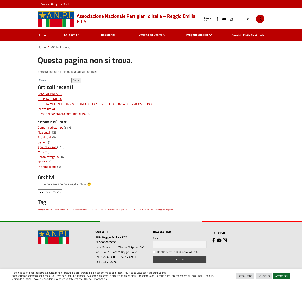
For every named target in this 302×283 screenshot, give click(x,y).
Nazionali (44, 132)
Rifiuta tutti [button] (264, 276)
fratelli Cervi (106, 209)
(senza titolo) (46, 108)
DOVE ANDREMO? (50, 94)
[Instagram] (229, 18)
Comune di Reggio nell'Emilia (55, 4)
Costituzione (95, 209)
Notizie (42, 161)
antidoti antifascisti (68, 209)
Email (156, 238)
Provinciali (45, 137)
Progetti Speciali (197, 34)
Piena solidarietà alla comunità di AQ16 (64, 113)
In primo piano (47, 166)
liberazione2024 (136, 209)
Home (42, 35)
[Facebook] (215, 18)
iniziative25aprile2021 (120, 209)
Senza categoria (48, 157)
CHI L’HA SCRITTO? (50, 99)
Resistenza (108, 34)
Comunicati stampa (50, 127)
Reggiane (170, 209)
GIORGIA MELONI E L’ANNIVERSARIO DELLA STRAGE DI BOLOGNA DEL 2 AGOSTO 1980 (95, 104)
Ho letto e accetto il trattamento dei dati (177, 252)
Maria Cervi (148, 209)
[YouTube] (222, 18)
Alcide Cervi (54, 209)
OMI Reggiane (159, 209)
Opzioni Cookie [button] (245, 276)
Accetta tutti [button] (281, 276)
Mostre (42, 152)
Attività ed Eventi (150, 34)
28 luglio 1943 (43, 209)
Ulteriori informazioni (95, 279)
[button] (260, 19)
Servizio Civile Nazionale (248, 35)
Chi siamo (70, 34)
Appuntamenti (47, 147)
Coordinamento (82, 209)
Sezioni (42, 142)
